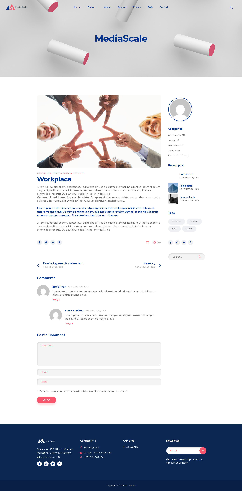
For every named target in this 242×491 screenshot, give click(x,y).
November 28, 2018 (47, 174)
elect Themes (128, 485)
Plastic (194, 222)
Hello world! (131, 447)
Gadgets (79, 174)
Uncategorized (177, 156)
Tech (174, 229)
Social (171, 140)
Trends (172, 151)
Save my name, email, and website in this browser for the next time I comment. (83, 391)
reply (55, 299)
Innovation (65, 174)
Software (174, 145)
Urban (189, 229)
